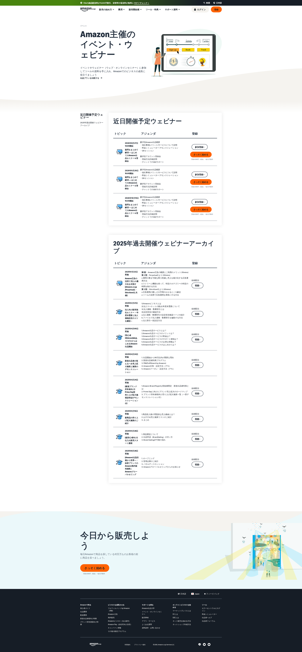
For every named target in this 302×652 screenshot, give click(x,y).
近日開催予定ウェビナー (91, 116)
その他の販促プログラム (117, 631)
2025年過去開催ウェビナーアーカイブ (91, 124)
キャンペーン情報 (114, 628)
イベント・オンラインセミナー (152, 613)
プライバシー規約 (139, 645)
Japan (197, 594)
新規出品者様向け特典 (88, 618)
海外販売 (111, 618)
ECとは (175, 614)
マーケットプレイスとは (182, 611)
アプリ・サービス (148, 621)
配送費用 (83, 615)
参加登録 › (199, 147)
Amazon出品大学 (148, 608)
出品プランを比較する (89, 78)
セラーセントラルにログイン (211, 609)
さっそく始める (200, 154)
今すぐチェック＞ (141, 3)
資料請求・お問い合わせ (151, 628)
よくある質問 (147, 624)
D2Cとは (176, 618)
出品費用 (83, 612)
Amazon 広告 (113, 614)
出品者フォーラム (208, 621)
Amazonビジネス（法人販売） (119, 621)
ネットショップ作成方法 (182, 624)
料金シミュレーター (209, 614)
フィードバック (212, 594)
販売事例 (145, 618)
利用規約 (127, 645)
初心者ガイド (85, 608)
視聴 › (197, 285)
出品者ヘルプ (207, 618)
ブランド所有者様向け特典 (89, 623)
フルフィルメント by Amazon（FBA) (119, 609)
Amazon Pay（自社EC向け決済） (120, 624)
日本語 (183, 594)
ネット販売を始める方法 (182, 621)
